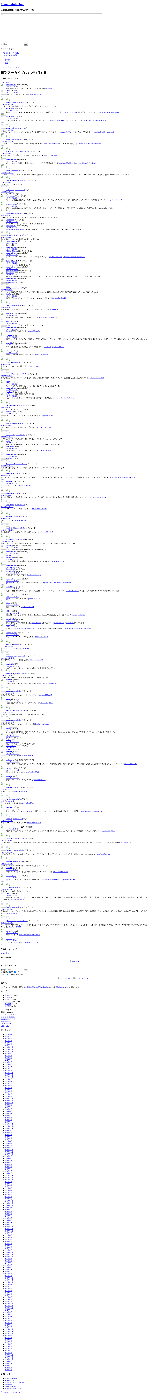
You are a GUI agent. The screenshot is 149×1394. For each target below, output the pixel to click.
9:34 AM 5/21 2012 (12, 483)
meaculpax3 (10, 557)
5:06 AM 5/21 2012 (12, 269)
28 (4, 1023)
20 (2, 1021)
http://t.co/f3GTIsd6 (70, 112)
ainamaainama (11, 180)
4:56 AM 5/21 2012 (12, 243)
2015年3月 (8, 1246)
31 (10, 1023)
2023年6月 (8, 1034)
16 (8, 1019)
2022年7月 (8, 1058)
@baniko (9, 458)
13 (2, 1019)
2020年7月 (8, 1109)
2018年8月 (8, 1158)
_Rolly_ (8, 351)
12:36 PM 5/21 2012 (12, 747)
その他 (7, 1006)
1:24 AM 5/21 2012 (7, 173)
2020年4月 (8, 1115)
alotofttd (8, 294)
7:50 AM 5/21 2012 (12, 345)
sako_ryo (9, 603)
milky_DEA (10, 412)
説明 (17, 972)
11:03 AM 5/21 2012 (12, 605)
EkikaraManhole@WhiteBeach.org (38, 987)
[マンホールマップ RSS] (82, 978)
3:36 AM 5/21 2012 (7, 237)
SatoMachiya (10, 196)
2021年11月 (9, 1075)
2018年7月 (8, 1160)
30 (8, 1023)
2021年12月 (9, 1073)
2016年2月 (8, 1222)
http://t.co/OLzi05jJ (41, 637)
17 (10, 1019)
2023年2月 (8, 1043)
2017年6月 (8, 1188)
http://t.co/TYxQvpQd (58, 298)
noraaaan (9, 776)
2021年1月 (8, 1096)
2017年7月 (8, 1186)
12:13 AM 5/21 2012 (12, 93)
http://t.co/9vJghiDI (105, 112)
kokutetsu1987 (20, 838)
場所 (11, 972)
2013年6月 (8, 1291)
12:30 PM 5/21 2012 (12, 730)
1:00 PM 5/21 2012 (7, 821)
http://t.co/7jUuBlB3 (33, 599)
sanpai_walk (10, 108)
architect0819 (10, 528)
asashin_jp (9, 546)
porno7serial (10, 213)
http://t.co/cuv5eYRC (27, 607)
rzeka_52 (9, 314)
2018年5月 (8, 1165)
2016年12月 (9, 1201)
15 (6, 1019)
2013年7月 (8, 1289)
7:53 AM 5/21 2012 (12, 353)
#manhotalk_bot (12, 4)
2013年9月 (8, 1284)
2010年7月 (8, 1365)
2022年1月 (8, 1071)
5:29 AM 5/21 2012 (12, 274)
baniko (8, 441)
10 (10, 1017)
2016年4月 (8, 1218)
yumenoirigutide (11, 374)
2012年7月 (8, 1314)
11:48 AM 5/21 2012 (12, 666)
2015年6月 (8, 1239)
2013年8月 (8, 1286)
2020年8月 (8, 1107)
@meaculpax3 (10, 569)
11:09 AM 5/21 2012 (12, 621)
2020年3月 (8, 1118)
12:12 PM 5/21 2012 (7, 693)
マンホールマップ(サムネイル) (16, 1382)
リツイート (9, 65)
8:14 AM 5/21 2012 (12, 384)
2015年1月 (8, 1250)
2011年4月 (8, 1346)
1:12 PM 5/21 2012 (7, 852)
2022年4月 (8, 1064)
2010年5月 (8, 1370)
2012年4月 (8, 1321)
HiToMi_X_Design (12, 151)
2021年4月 (8, 1090)
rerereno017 (10, 481)
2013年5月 (8, 1293)
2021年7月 (8, 1083)
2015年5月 (8, 1241)
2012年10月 (9, 1308)
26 (14, 1021)
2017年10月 (9, 1180)
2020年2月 (8, 1120)
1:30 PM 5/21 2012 (12, 895)
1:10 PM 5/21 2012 (12, 829)
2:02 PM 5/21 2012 (12, 933)
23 (8, 1021)
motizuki (9, 752)
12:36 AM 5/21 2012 (7, 104)
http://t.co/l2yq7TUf (130, 764)
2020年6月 (8, 1111)
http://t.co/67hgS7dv (108, 831)
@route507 (9, 331)
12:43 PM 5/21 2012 (12, 770)
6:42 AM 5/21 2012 (12, 296)
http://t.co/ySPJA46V (51, 317)
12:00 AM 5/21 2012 (12, 86)
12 (14, 1017)
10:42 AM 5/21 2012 (12, 553)
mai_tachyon (10, 931)
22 (6, 1021)
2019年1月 (8, 1147)
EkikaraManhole (11, 241)
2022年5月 (8, 1062)
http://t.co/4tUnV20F (52, 155)
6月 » (7, 1026)
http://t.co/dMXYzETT (60, 872)
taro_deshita (10, 273)
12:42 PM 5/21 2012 (12, 762)
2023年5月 (8, 1036)
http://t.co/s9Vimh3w (64, 583)
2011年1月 (8, 1353)
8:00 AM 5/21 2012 (7, 364)
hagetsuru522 (10, 435)
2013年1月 (8, 1301)
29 (6, 1023)
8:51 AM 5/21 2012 (12, 414)
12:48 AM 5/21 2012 (7, 130)
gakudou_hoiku (11, 921)
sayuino (8, 680)
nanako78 (9, 102)
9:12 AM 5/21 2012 (7, 437)
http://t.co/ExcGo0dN (97, 378)
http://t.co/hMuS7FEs (39, 780)
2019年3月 (8, 1143)
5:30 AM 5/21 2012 (12, 280)
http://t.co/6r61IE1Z (58, 347)
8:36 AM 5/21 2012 (7, 407)
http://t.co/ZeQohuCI (36, 94)
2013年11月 (9, 1280)
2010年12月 (9, 1355)
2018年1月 (8, 1173)
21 (4, 1021)
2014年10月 (9, 1256)
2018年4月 (8, 1167)
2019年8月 (8, 1133)
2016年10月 (9, 1205)
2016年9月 (8, 1207)
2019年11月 (9, 1126)
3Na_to (8, 235)
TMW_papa (10, 394)
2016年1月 (8, 1224)
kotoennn (9, 862)
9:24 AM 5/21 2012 (12, 448)
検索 (2, 44)
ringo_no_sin (10, 710)
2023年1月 (8, 1045)
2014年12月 (9, 1252)
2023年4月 (8, 1038)
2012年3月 (8, 1323)
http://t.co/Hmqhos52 (70, 257)
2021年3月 (8, 1092)
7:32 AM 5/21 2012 (12, 315)
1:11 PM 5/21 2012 (7, 840)
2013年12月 (9, 1278)
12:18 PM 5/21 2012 (12, 701)
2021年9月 (8, 1079)
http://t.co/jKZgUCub (95, 811)
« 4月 (2, 1026)
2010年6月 (8, 1368)
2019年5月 (8, 1139)
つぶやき (8, 1004)
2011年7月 (8, 1340)
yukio (8, 611)
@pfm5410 (9, 599)
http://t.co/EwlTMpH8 (71, 628)
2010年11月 (9, 1357)
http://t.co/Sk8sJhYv (41, 355)
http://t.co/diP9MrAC (50, 683)
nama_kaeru (10, 447)
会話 (6, 63)
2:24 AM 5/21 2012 (7, 216)
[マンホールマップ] (65, 978)
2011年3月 (8, 1348)
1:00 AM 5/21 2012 (7, 153)
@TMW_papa (27, 811)
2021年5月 (8, 1088)
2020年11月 (9, 1100)
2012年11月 (9, 1306)
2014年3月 (8, 1271)
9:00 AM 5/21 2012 (7, 425)
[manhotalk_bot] (7, 100)
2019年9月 (8, 1130)
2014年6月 (8, 1265)
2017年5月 (8, 1190)
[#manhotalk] (74, 961)
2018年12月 (9, 1150)
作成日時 (19, 974)
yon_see (8, 768)
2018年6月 (8, 1162)
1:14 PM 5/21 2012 (12, 870)
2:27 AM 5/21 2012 (12, 227)
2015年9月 (8, 1233)
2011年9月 (8, 1336)
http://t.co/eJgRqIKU (78, 615)
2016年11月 (9, 1203)
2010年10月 (9, 1359)
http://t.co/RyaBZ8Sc (49, 583)
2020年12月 (9, 1098)
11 (12, 1017)
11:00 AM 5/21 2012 (12, 597)
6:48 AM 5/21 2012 (7, 308)
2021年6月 (8, 1086)
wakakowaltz (10, 405)
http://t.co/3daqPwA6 (48, 415)
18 (12, 1019)
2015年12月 (9, 1227)
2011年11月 (9, 1331)
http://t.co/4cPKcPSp (130, 477)
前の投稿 (5, 83)
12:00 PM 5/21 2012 (7, 676)
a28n (7, 90)
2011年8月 (8, 1338)
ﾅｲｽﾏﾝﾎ (11, 974)
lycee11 (8, 171)
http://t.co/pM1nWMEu (52, 879)
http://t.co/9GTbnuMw (44, 450)
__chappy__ (10, 827)
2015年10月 (9, 1231)
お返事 (7, 999)
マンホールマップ (11, 1380)
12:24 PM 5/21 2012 (7, 712)
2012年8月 (8, 1312)
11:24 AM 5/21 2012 (7, 658)
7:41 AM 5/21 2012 (12, 337)
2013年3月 (8, 1297)
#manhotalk (8, 61)
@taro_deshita (10, 282)
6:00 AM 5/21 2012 (7, 290)
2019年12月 (9, 1124)
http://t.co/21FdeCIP (116, 477)
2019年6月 (8, 1137)
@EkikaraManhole (12, 251)
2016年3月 (8, 1220)
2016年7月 (8, 1212)
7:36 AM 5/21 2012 (12, 329)
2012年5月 (8, 1318)
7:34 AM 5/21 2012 (12, 323)
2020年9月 (8, 1105)
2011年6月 (8, 1342)
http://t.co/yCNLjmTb (81, 163)
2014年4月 (8, 1269)
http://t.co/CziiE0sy (25, 485)
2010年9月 (8, 1361)
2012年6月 (8, 1316)
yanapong (9, 807)
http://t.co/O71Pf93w (33, 935)
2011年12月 (9, 1329)
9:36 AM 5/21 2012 (7, 495)
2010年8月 (8, 1363)
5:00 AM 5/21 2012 (12, 249)
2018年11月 (9, 1152)
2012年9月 (8, 1310)
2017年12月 (9, 1175)
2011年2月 (8, 1350)
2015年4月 (8, 1244)
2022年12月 (9, 1047)
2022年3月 (8, 1066)
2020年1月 (8, 1122)
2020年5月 (8, 1113)
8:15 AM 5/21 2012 (12, 390)
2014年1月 (8, 1276)
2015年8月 (8, 1235)
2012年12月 (9, 1303)
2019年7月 (8, 1135)
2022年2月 (8, 1068)
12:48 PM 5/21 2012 (12, 778)
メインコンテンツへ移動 (10, 53)
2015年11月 (9, 1229)
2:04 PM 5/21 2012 (12, 941)
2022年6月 (8, 1060)
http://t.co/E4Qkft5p (17, 899)
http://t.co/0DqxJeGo (33, 331)
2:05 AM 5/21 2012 (12, 198)
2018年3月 (8, 1169)
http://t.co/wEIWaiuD (26, 756)
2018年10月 (9, 1154)
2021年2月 (8, 1094)
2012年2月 (8, 1325)
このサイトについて (12, 67)
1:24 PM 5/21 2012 (7, 889)
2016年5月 (8, 1216)
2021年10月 (9, 1077)
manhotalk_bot (11, 85)
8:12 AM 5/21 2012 (7, 376)
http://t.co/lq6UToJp (67, 398)
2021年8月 (8, 1081)
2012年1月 (8, 1327)
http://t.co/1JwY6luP (72, 591)
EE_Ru (8, 887)
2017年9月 (8, 1182)
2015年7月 (8, 1237)
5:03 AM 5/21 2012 (12, 263)
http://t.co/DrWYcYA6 (58, 561)
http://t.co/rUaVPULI (56, 120)
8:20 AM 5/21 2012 (12, 396)
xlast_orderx (10, 190)
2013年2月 (8, 1299)
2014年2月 (8, 1274)
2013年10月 (9, 1282)
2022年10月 (9, 1051)
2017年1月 (8, 1199)
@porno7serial (10, 229)
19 (14, 1019)
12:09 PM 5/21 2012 (12, 681)
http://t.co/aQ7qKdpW (66, 163)
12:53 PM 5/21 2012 (12, 809)
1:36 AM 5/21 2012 (7, 182)
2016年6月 (8, 1214)
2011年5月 (8, 1344)
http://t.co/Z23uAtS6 (68, 879)
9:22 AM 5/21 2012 (12, 443)
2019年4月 (8, 1141)
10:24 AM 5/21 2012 (7, 530)
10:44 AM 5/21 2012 (12, 559)
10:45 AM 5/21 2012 (12, 567)
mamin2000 (10, 473)
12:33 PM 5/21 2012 (12, 736)
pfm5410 (9, 587)
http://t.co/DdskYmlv (55, 257)
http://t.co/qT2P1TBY (99, 497)
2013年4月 (8, 1295)
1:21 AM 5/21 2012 (12, 161)
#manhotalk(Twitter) (11, 1378)
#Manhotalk (9, 1384)
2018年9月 (8, 1156)
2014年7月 (8, 1263)
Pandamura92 (11, 464)
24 (10, 1021)
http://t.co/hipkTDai (46, 532)
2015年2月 (8, 1248)
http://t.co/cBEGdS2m (116, 200)
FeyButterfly (10, 335)
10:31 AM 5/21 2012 (12, 548)
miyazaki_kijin (11, 204)
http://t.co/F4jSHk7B (86, 628)
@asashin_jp (10, 555)
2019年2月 (8, 1145)
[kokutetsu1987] (7, 836)
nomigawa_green (11, 633)
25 (12, 1021)
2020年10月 (9, 1103)
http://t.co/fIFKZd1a (15, 927)
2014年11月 (9, 1254)
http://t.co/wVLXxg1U (31, 942)
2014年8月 (8, 1261)
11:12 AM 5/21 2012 (12, 635)
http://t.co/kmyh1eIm (46, 703)
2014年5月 (8, 1267)
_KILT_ (8, 382)
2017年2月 (8, 1197)
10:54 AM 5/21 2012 (12, 581)
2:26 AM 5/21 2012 (12, 222)
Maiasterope (10, 539)
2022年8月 (8, 1056)
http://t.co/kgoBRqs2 (32, 772)
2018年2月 (8, 1171)
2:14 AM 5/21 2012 (12, 206)
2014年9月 (8, 1259)
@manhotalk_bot (11, 265)
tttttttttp (8, 288)
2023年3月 (8, 1041)
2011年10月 (9, 1333)
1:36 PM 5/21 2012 (7, 909)
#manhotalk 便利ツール (13, 1388)
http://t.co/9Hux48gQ (34, 575)
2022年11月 (9, 1049)
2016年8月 (8, 1209)
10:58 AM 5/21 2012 (12, 589)
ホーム (7, 59)
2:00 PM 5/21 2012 (7, 923)
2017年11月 (9, 1177)
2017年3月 (8, 1194)
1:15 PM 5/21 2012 (12, 878)
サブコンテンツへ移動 (9, 55)
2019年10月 (9, 1128)
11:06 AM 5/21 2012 (12, 613)
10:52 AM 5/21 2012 (12, 573)
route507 (9, 321)
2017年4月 (8, 1192)
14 (4, 1019)
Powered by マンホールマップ (11, 1392)
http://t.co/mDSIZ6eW (91, 120)
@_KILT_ (9, 392)
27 (2, 1023)
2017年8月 (8, 1184)
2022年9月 (8, 1053)
